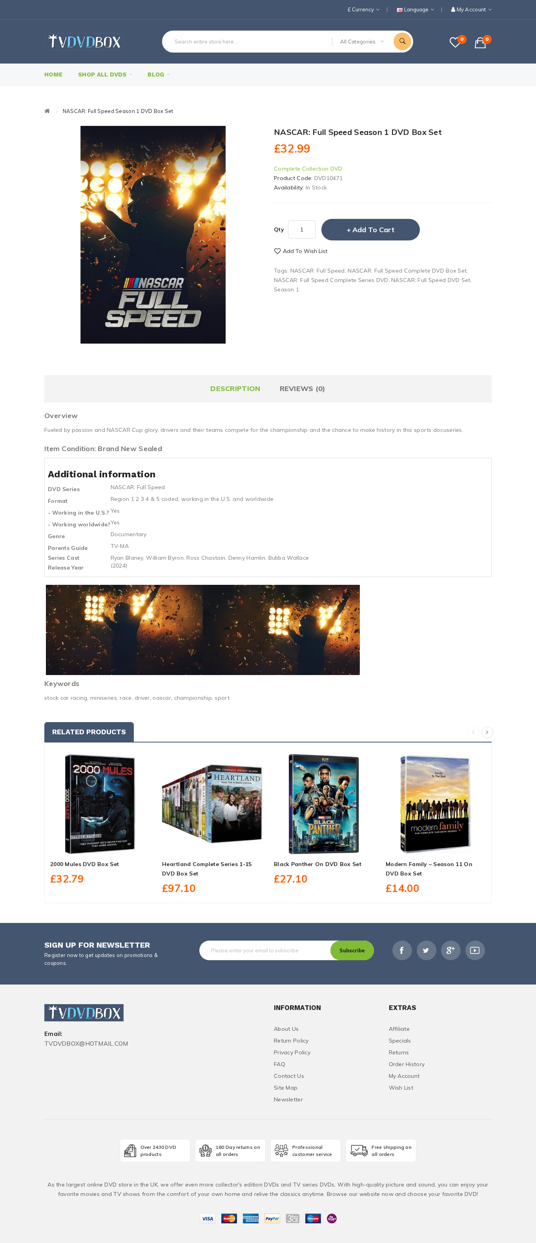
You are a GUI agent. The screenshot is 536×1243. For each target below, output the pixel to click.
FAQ (279, 1064)
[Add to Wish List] (100, 845)
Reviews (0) (303, 388)
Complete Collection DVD (308, 168)
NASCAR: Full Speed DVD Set (430, 280)
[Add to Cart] (83, 845)
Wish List (401, 1087)
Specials (400, 1040)
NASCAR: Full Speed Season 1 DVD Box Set (118, 111)
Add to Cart (373, 229)
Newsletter (288, 1099)
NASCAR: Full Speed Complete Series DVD (331, 280)
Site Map (285, 1087)
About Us (286, 1028)
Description (235, 388)
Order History (407, 1064)
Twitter (426, 950)
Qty (279, 229)
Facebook (402, 950)
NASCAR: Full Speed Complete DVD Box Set (407, 270)
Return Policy (291, 1040)
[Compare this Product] (118, 845)
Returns (399, 1052)
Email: (53, 1034)
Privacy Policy (292, 1052)
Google (451, 950)
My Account (404, 1075)
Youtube (475, 950)
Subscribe (352, 950)
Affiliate (399, 1028)
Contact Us (289, 1075)
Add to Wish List (305, 251)
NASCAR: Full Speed (317, 270)
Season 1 (286, 289)
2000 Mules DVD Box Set (84, 864)
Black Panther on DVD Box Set (317, 864)
